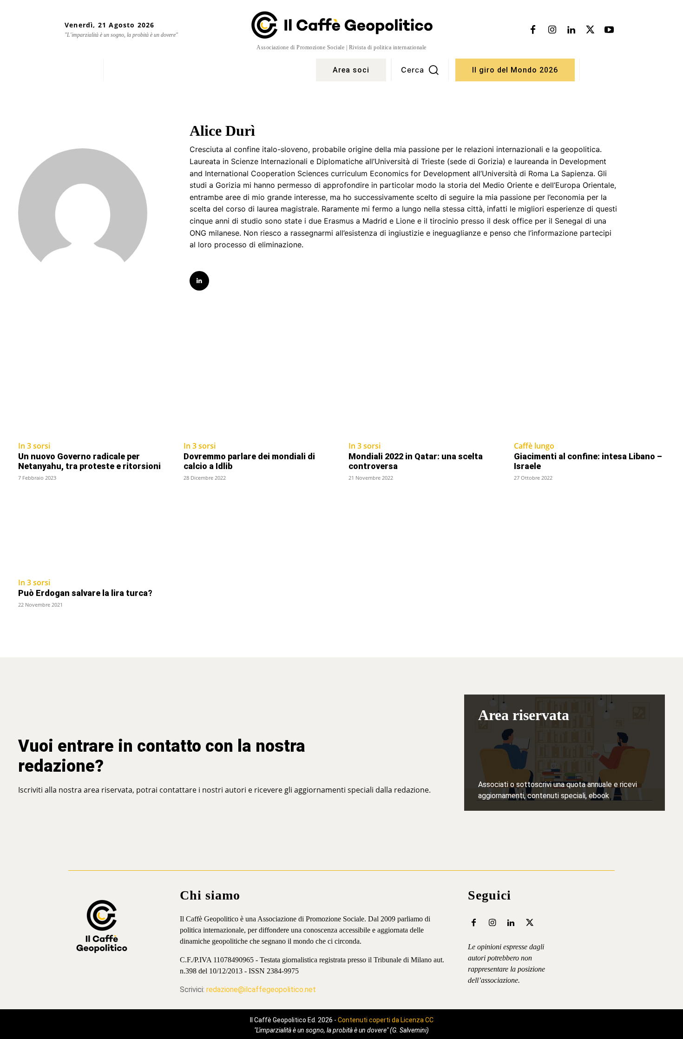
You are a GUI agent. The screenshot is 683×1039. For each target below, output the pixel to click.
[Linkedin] (571, 30)
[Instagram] (552, 30)
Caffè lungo (534, 446)
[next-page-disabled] (659, 622)
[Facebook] (533, 30)
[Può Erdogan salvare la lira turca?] (94, 534)
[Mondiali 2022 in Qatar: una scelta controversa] (424, 397)
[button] (420, 70)
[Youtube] (609, 30)
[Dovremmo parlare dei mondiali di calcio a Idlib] (259, 397)
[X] (590, 30)
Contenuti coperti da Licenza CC (385, 1020)
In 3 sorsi (34, 446)
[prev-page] (24, 622)
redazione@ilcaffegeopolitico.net (261, 989)
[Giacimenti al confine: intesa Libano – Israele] (589, 397)
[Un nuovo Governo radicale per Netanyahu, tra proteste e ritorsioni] (94, 397)
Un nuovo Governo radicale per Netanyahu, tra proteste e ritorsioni (89, 461)
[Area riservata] (564, 753)
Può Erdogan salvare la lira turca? (85, 593)
